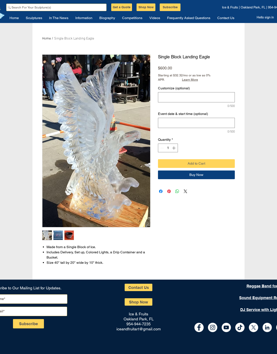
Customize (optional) (174, 88)
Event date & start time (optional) (183, 114)
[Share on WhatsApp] (177, 191)
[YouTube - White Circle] (226, 327)
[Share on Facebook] (160, 191)
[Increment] (174, 148)
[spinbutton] (168, 148)
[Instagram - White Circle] (212, 327)
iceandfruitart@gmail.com (138, 329)
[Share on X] (185, 191)
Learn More (190, 79)
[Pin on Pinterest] (169, 191)
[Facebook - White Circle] (199, 327)
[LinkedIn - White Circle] (267, 327)
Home (46, 38)
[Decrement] (162, 148)
